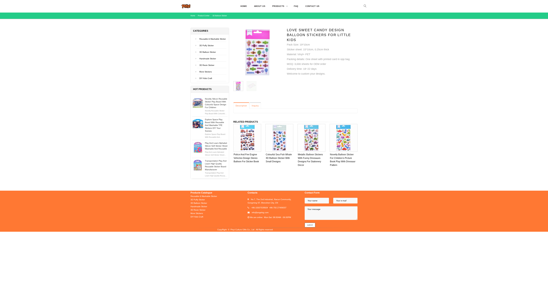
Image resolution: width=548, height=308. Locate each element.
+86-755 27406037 (277, 207)
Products (278, 6)
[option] (258, 53)
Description (241, 106)
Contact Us (312, 6)
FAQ (296, 6)
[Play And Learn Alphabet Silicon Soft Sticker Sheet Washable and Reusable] (198, 147)
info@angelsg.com (260, 212)
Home (243, 6)
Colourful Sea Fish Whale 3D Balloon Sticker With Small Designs (279, 158)
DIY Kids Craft (205, 78)
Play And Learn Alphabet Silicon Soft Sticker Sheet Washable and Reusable (216, 146)
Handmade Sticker (207, 58)
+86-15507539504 (259, 207)
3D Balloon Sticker (219, 16)
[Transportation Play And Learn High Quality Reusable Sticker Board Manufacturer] (198, 165)
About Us (259, 6)
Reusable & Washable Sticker (212, 39)
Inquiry (255, 106)
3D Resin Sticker (206, 65)
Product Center (203, 16)
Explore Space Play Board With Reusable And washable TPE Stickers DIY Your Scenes (214, 125)
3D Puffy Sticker (206, 45)
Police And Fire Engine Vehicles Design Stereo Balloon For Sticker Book (246, 158)
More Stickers (205, 72)
